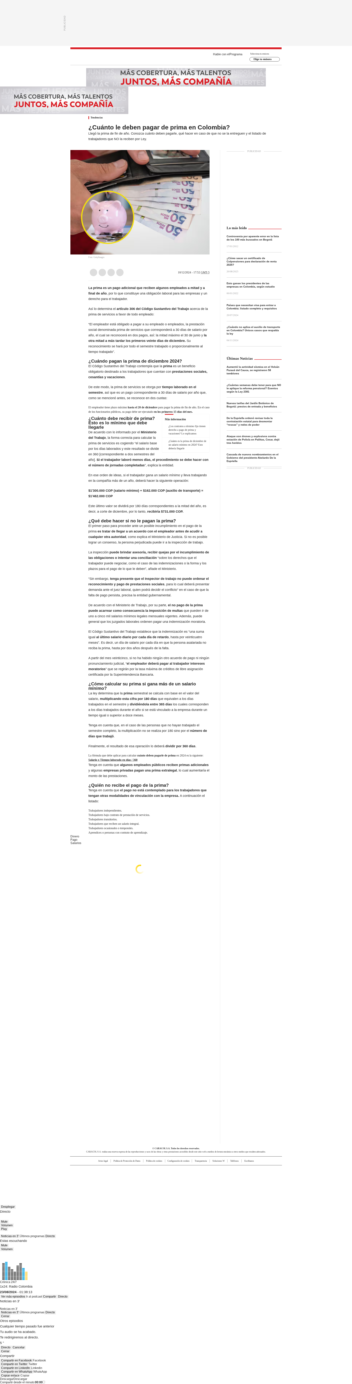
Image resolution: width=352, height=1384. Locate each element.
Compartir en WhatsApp (16, 1371)
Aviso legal (103, 1161)
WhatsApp (120, 272)
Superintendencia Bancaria (133, 674)
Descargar (7, 1379)
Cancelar (19, 1347)
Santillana (166, 1169)
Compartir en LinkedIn (15, 1367)
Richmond (131, 1180)
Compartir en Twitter (14, 1364)
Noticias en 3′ (10, 1236)
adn (229, 1169)
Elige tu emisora (263, 59)
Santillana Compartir (186, 1169)
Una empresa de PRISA (101, 1173)
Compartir (49, 1296)
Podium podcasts (167, 1180)
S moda (198, 1180)
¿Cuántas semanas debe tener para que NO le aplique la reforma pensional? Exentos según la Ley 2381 (254, 388)
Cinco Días (183, 1175)
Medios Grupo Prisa (101, 1182)
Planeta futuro (225, 1175)
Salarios (75, 843)
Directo (50, 1236)
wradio (168, 1175)
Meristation (233, 1180)
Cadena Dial (196, 1175)
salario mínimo (169, 475)
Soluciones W (218, 1161)
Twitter (102, 272)
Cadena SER (204, 1169)
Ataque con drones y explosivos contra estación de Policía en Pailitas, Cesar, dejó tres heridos (253, 439)
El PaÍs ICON (182, 1180)
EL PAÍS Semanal (209, 1175)
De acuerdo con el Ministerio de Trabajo (117, 605)
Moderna (150, 1180)
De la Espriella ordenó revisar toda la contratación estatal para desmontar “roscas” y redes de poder (250, 421)
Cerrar (5, 1316)
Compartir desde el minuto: (21, 1382)
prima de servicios (102, 314)
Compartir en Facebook (16, 1360)
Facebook (93, 272)
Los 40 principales (149, 1169)
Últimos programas (32, 1236)
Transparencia (201, 1161)
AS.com (217, 1169)
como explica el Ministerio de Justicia (155, 537)
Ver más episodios (13, 1296)
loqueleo (215, 1180)
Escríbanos (249, 1161)
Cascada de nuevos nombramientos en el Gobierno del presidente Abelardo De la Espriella (252, 457)
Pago (73, 839)
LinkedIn (111, 272)
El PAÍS (132, 1169)
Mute (4, 1221)
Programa (236, 54)
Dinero (74, 836)
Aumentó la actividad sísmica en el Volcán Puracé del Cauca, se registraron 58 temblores (253, 370)
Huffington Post (138, 1175)
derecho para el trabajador (107, 299)
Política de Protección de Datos (126, 1161)
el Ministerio (167, 569)
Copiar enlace (10, 1375)
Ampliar (202, 157)
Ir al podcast (34, 1296)
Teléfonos (234, 1161)
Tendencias (97, 117)
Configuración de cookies (178, 1161)
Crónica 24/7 (8, 1282)
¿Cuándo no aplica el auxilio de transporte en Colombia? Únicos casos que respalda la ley (253, 330)
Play (4, 1229)
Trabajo (131, 631)
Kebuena (240, 1175)
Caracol (242, 1169)
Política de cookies (154, 1161)
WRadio (176, 57)
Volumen (7, 1225)
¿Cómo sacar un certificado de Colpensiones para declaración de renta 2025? (252, 261)
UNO (157, 1175)
